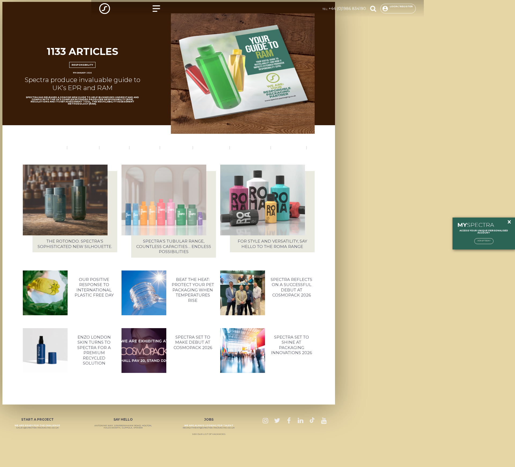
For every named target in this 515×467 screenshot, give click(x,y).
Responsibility (82, 65)
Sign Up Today (484, 241)
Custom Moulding (44, 147)
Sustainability (289, 147)
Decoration (83, 147)
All (314, 147)
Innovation (144, 147)
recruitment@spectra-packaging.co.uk (209, 427)
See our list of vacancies (209, 434)
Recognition (176, 147)
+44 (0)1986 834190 (347, 8)
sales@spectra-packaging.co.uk (37, 427)
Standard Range (250, 147)
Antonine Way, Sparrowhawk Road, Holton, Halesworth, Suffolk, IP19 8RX (123, 426)
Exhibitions (114, 147)
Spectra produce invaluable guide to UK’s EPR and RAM (82, 84)
